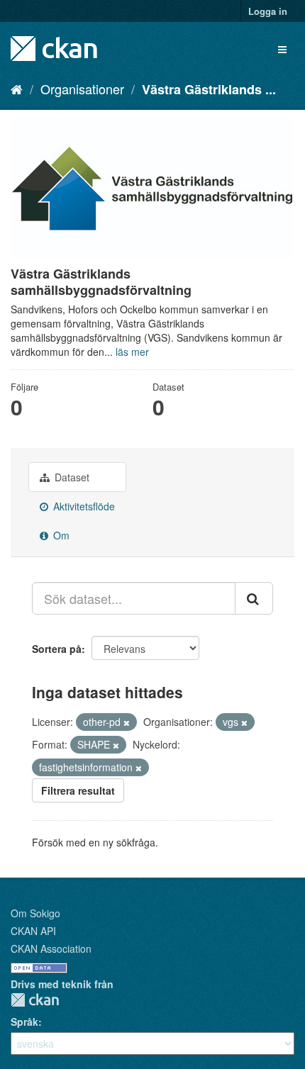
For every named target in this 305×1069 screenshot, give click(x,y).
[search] (254, 598)
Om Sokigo (35, 913)
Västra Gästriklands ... (209, 89)
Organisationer (82, 88)
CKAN (35, 999)
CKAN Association (51, 948)
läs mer (132, 352)
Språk (24, 1021)
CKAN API (33, 931)
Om (60, 535)
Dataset (70, 477)
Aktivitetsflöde (82, 506)
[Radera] (126, 722)
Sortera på (57, 649)
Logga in (267, 11)
